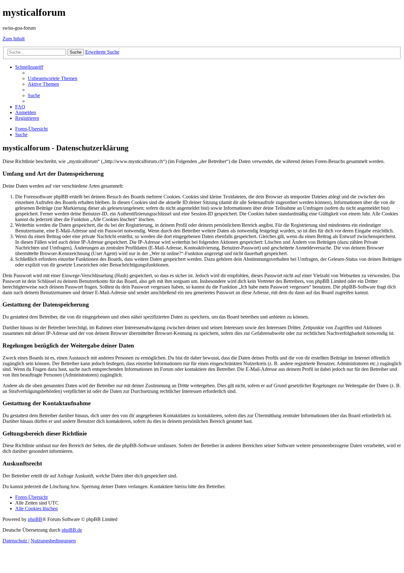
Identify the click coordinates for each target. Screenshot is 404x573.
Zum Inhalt (14, 38)
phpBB (35, 519)
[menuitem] (52, 78)
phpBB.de (72, 530)
